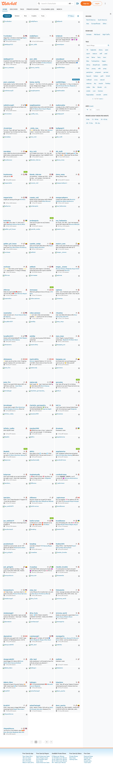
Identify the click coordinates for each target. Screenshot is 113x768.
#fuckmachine (74, 478)
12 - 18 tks (95, 119)
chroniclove (8, 128)
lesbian (96, 76)
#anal (45, 62)
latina (93, 57)
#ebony (37, 247)
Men (25, 16)
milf (101, 53)
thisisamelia (60, 590)
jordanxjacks (34, 221)
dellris (32, 451)
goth (102, 76)
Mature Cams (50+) (28, 762)
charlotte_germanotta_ (38, 405)
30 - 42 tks (104, 119)
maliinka (59, 659)
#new (18, 39)
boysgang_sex (61, 359)
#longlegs (10, 409)
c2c (105, 87)
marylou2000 (34, 428)
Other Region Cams (42, 758)
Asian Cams (39, 761)
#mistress (15, 409)
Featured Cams (88, 756)
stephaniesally (35, 474)
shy (95, 83)
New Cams (72, 758)
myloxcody (33, 382)
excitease (7, 267)
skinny (88, 65)
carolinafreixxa (61, 474)
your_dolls (33, 59)
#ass (61, 316)
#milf (77, 268)
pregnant (98, 72)
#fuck (42, 247)
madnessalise (60, 105)
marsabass (7, 151)
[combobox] (52, 4)
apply (98, 109)
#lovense (67, 85)
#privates (24, 593)
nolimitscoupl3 (9, 105)
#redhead (18, 663)
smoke (88, 91)
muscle (101, 83)
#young (47, 386)
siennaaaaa (33, 290)
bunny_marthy (35, 82)
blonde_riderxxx (35, 174)
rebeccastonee (35, 313)
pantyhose (89, 72)
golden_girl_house (10, 244)
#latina (10, 39)
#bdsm (65, 201)
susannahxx (7, 313)
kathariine (7, 221)
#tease (70, 616)
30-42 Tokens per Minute (59, 759)
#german (45, 409)
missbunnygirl (8, 613)
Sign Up (86, 3)
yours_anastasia (9, 82)
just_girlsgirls (8, 567)
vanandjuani (60, 59)
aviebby (32, 336)
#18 (42, 62)
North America (90, 20)
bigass (104, 61)
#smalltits (6, 339)
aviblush (32, 267)
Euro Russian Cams (41, 759)
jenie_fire (7, 382)
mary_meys (60, 336)
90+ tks (97, 123)
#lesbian (49, 62)
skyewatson (8, 636)
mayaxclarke (8, 197)
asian (106, 50)
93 (47, 742)
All (70, 3)
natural (102, 80)
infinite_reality (9, 428)
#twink (43, 386)
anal (106, 53)
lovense (100, 91)
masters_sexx (60, 244)
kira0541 (7, 705)
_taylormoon (60, 497)
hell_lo (58, 405)
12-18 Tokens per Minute (59, 758)
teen (104, 57)
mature (95, 53)
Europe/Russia (95, 23)
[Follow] (26, 22)
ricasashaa (33, 567)
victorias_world (61, 613)
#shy (64, 316)
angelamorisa (60, 451)
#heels (5, 409)
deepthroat (96, 65)
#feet (43, 201)
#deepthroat (59, 201)
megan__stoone (61, 267)
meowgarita (60, 636)
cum (94, 91)
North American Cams (42, 756)
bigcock (88, 76)
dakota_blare (8, 682)
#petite (6, 663)
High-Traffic (106, 34)
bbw (87, 61)
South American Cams (42, 762)
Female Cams (88, 758)
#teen (40, 109)
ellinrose (7, 290)
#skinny (19, 224)
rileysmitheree (9, 728)
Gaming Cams (73, 759)
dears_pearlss (60, 705)
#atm (37, 501)
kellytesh (59, 36)
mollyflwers (34, 36)
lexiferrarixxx (34, 521)
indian (88, 87)
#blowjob (76, 224)
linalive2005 (60, 544)
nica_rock (33, 151)
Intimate (88, 34)
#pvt (40, 501)
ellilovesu (33, 497)
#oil (40, 247)
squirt (88, 53)
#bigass (6, 39)
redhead (88, 80)
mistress (88, 83)
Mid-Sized (97, 34)
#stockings (22, 407)
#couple (76, 501)
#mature (63, 268)
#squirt (44, 109)
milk (99, 68)
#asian (36, 593)
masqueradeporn (62, 197)
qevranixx (59, 382)
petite (105, 94)
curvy (95, 80)
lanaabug (33, 544)
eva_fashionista (61, 221)
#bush (25, 315)
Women (17, 16)
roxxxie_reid (34, 197)
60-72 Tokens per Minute (59, 761)
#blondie (32, 547)
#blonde (51, 501)
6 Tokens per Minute (58, 756)
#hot (57, 85)
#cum (10, 247)
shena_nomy (60, 174)
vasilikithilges (61, 82)
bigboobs (93, 50)
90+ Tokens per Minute (59, 762)
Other (104, 23)
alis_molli (59, 151)
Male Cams (87, 759)
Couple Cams (87, 761)
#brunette (50, 684)
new (87, 57)
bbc (94, 87)
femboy (107, 83)
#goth (49, 409)
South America (102, 20)
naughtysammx (35, 105)
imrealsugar (8, 405)
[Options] (78, 16)
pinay (104, 68)
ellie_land (33, 659)
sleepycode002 (9, 659)
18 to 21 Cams (27, 758)
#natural (14, 39)
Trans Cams (87, 762)
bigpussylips (90, 94)
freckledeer (8, 36)
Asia (87, 23)
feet (87, 68)
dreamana (59, 428)
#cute (62, 85)
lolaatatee (59, 682)
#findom (62, 524)
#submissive (70, 201)
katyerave (7, 474)
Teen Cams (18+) (27, 756)
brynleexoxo (8, 174)
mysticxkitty (34, 359)
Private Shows (73, 756)
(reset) (91, 106)
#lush (15, 293)
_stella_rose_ (34, 128)
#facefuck (72, 199)
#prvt (22, 709)
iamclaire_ (7, 497)
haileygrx (33, 682)
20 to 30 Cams (27, 759)
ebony (101, 50)
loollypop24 (60, 128)
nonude (98, 94)
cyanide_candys (35, 244)
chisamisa (59, 313)
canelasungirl (34, 636)
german (106, 72)
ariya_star (33, 590)
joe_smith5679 (9, 521)
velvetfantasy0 (35, 705)
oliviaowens (8, 359)
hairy (99, 57)
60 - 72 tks (89, 123)
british (108, 76)
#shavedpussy (16, 339)
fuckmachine (95, 61)
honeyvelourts (9, 590)
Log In (97, 3)
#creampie (67, 501)
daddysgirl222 (8, 59)
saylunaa (59, 290)
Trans (42, 16)
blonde (100, 87)
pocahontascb (8, 544)
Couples (33, 16)
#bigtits (24, 38)
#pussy (62, 616)
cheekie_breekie (62, 567)
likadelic (6, 451)
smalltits (104, 65)
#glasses (8, 316)
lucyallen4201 (8, 336)
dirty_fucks (34, 613)
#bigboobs (72, 85)
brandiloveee (60, 521)
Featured (7, 16)
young (93, 68)
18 (87, 50)
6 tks (87, 119)
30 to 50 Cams (27, 761)
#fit (5, 316)
